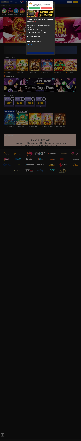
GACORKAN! (34, 8)
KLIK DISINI (29, 38)
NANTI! (46, 8)
